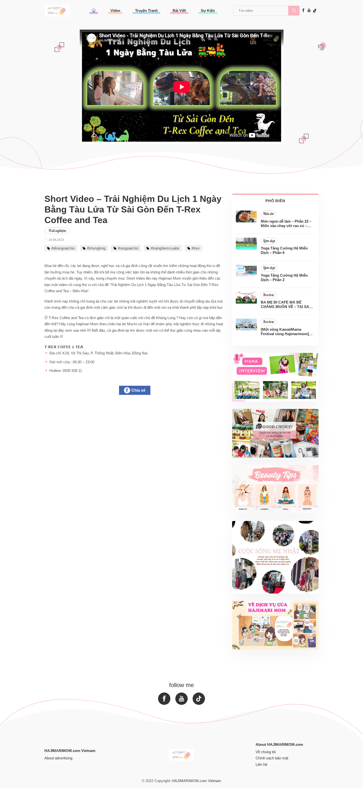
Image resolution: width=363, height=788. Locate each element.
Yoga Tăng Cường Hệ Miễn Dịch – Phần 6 (284, 250)
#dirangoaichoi (63, 248)
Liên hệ (261, 764)
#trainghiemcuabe (165, 248)
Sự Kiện (208, 10)
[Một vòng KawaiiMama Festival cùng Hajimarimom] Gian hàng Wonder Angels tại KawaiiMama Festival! (286, 331)
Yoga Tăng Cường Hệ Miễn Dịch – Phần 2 (284, 277)
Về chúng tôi (266, 752)
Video (115, 10)
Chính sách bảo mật (272, 758)
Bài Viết (179, 10)
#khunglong (96, 248)
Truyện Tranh (146, 10)
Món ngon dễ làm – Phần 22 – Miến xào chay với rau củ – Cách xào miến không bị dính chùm (286, 223)
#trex (196, 248)
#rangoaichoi (128, 248)
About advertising (58, 758)
